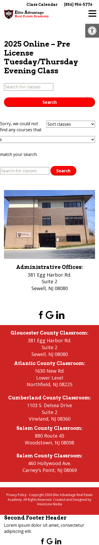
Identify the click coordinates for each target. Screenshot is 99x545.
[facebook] (39, 315)
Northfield (38, 384)
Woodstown (38, 442)
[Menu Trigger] (92, 13)
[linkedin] (60, 315)
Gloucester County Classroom (49, 333)
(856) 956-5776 (78, 4)
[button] (92, 31)
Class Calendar (42, 4)
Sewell (38, 354)
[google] (49, 315)
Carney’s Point (38, 470)
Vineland (38, 419)
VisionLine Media (49, 504)
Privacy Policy (16, 495)
